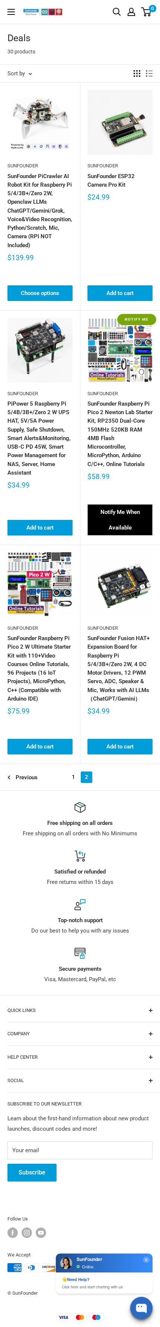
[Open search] (117, 12)
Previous (27, 777)
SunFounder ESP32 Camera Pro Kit (111, 180)
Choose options (40, 293)
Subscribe (32, 1172)
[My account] (131, 12)
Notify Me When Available (120, 520)
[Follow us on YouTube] (41, 1233)
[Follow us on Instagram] (27, 1233)
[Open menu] (11, 12)
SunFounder (22, 165)
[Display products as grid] (137, 73)
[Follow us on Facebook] (12, 1233)
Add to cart (120, 293)
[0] (146, 11)
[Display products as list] (149, 73)
